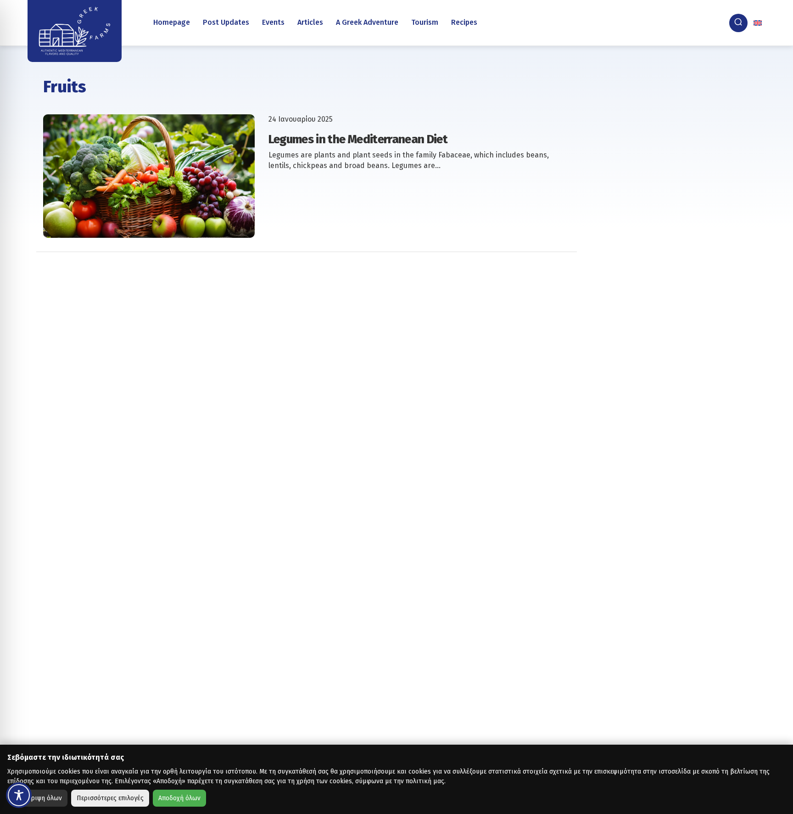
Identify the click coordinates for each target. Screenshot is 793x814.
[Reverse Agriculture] (75, 31)
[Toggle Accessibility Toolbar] (19, 795)
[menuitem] (758, 22)
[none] (758, 22)
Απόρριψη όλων (39, 798)
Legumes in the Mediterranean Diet (358, 139)
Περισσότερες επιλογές (110, 798)
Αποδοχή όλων (179, 798)
